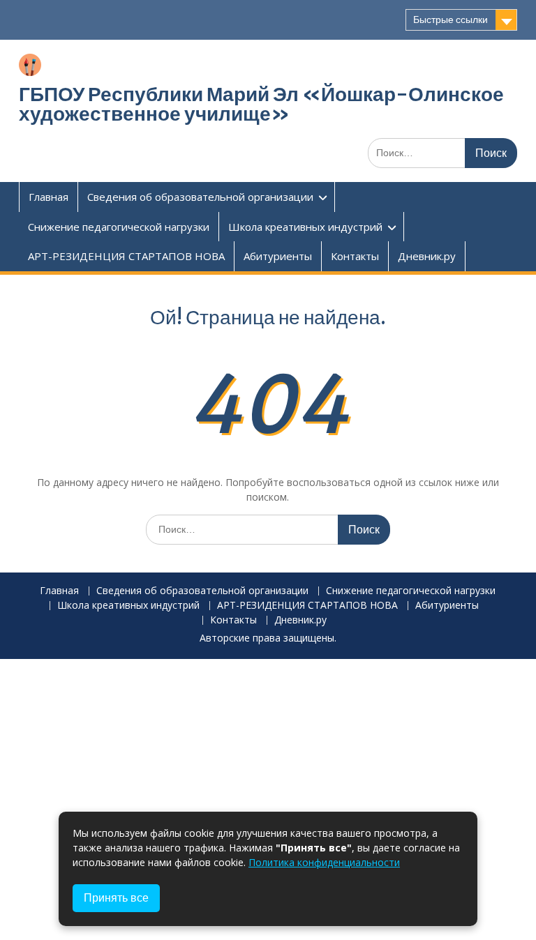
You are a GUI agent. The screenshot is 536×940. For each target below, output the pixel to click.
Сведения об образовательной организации (200, 197)
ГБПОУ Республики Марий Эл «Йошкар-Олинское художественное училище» (261, 104)
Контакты (355, 256)
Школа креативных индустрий (305, 227)
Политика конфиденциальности (324, 862)
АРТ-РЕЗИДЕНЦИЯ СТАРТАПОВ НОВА (126, 256)
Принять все (116, 898)
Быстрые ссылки (450, 19)
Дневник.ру (427, 256)
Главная (48, 197)
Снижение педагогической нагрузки (118, 227)
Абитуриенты (278, 256)
